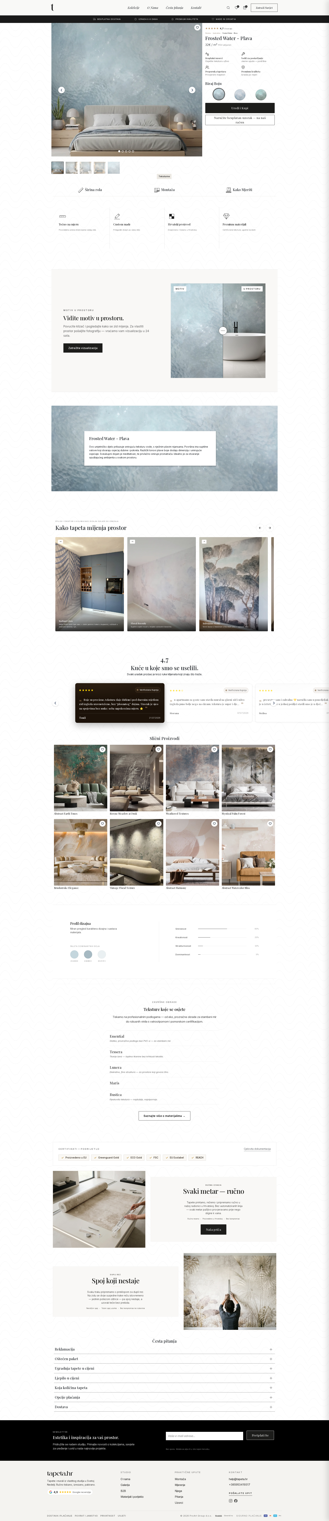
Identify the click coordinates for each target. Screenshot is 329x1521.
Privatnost (107, 1515)
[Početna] (81, 1474)
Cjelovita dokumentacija (257, 1148)
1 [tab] (120, 152)
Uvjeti (122, 1515)
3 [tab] (127, 152)
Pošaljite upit (240, 1493)
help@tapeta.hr (238, 1479)
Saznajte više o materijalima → (165, 1116)
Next (192, 90)
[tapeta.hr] (64, 8)
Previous (61, 90)
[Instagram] (230, 1501)
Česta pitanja (174, 8)
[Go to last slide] (55, 703)
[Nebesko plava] (240, 94)
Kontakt (196, 8)
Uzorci (179, 1502)
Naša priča (213, 1229)
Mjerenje (180, 1485)
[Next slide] (273, 703)
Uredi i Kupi (239, 108)
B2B (123, 1491)
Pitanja (179, 1496)
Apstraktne (217, 33)
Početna (208, 33)
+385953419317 (239, 1484)
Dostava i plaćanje (59, 1515)
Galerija (125, 1485)
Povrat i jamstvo (86, 1515)
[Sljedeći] (270, 528)
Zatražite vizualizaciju (83, 348)
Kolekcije (133, 8)
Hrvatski (218, 1516)
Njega (178, 1491)
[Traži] (228, 8)
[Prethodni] (260, 528)
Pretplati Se (260, 1435)
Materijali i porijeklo (132, 1496)
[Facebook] (235, 1501)
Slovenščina (228, 1516)
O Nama (152, 8)
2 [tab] (123, 152)
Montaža (180, 1479)
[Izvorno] (218, 94)
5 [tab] (133, 152)
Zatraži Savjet (264, 7)
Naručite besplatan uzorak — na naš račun (240, 120)
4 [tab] (130, 152)
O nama (125, 1479)
